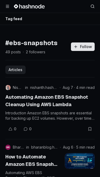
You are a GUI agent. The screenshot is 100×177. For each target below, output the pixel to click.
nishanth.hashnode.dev (44, 87)
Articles (15, 69)
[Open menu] (7, 6)
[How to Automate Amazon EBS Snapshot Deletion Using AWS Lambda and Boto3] (80, 161)
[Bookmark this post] (90, 129)
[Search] (92, 6)
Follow (86, 46)
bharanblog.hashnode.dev (44, 147)
